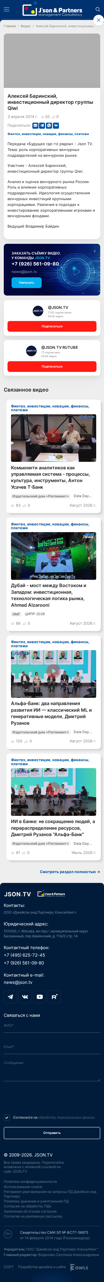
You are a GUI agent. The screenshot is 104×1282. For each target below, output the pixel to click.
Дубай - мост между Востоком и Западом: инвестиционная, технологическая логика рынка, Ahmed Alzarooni (48, 595)
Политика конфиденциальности (30, 1182)
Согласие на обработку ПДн (27, 1206)
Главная (10, 26)
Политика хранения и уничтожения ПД (36, 1201)
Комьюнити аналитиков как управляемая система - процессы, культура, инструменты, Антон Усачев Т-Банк (50, 477)
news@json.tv (24, 271)
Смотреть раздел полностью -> (70, 872)
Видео (26, 26)
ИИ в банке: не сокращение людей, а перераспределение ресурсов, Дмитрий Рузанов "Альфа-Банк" (53, 828)
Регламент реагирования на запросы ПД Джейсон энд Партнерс (50, 1194)
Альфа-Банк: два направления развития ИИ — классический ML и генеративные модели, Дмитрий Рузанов (51, 713)
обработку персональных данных (66, 1117)
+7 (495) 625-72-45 (24, 955)
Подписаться (52, 326)
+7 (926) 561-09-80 (35, 264)
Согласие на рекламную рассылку (33, 1216)
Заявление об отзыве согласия (30, 1211)
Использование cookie (23, 1187)
